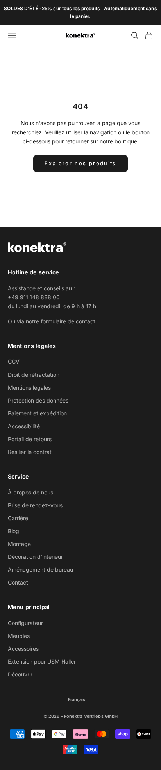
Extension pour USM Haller (42, 661)
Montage (19, 543)
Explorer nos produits (80, 163)
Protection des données (38, 400)
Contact (18, 582)
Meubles (19, 635)
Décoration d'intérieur (35, 556)
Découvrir (20, 674)
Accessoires (23, 648)
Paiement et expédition (37, 413)
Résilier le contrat (30, 452)
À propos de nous (30, 492)
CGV (14, 361)
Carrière (18, 518)
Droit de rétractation (33, 374)
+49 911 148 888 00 (34, 297)
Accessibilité (24, 426)
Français (77, 699)
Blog (13, 531)
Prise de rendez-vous (35, 505)
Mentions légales (29, 387)
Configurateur (25, 623)
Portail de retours (30, 439)
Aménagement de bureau (40, 569)
